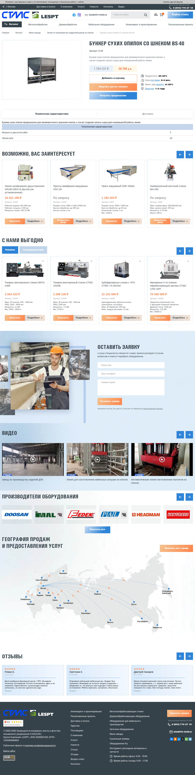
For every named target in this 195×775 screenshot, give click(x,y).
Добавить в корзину (113, 78)
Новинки (10, 250)
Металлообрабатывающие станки (126, 712)
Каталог (13, 24)
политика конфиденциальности (40, 746)
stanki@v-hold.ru (98, 15)
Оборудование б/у (119, 744)
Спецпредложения (33, 250)
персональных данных (153, 409)
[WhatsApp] (186, 739)
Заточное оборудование (122, 729)
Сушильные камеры (119, 739)
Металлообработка (37, 25)
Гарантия (149, 89)
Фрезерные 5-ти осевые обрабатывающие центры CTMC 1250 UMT (168, 285)
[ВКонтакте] (171, 739)
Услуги (81, 7)
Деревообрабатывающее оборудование (130, 716)
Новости (94, 7)
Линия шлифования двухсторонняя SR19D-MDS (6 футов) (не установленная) (24, 189)
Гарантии (75, 726)
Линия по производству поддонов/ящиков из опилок (70, 33)
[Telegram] (190, 739)
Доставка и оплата (46, 7)
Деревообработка (68, 25)
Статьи (74, 750)
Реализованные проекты (180, 25)
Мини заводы (35, 33)
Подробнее (33, 221)
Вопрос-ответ (77, 759)
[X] (182, 739)
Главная (5, 33)
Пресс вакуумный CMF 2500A (118, 186)
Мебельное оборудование (101, 25)
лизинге (160, 85)
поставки (155, 80)
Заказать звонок (179, 713)
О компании (66, 7)
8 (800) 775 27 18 (183, 8)
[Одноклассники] (175, 739)
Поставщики (77, 731)
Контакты (108, 7)
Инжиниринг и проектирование (141, 25)
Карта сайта (9, 751)
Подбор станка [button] (180, 15)
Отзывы (12, 656)
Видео (121, 7)
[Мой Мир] (179, 739)
